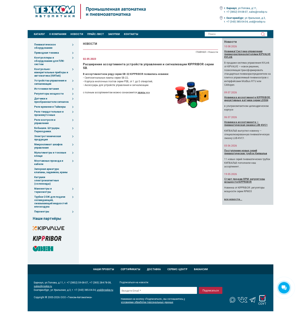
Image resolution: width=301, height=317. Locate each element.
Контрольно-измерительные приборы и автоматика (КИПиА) (51, 72)
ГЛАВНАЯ (201, 52)
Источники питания (46, 88)
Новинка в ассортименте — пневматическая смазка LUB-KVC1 (246, 123)
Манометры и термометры (43, 190)
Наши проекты (103, 269)
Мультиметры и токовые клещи (50, 154)
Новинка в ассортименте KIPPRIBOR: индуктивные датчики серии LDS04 (247, 99)
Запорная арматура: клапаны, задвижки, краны (51, 171)
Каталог (39, 34)
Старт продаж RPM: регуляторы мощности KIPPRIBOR (244, 180)
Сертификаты (130, 269)
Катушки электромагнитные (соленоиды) (46, 180)
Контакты (131, 34)
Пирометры (41, 211)
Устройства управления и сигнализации (50, 82)
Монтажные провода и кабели (48, 162)
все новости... (233, 199)
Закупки (114, 34)
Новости (76, 34)
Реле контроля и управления (44, 121)
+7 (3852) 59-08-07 (237, 11)
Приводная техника (46, 52)
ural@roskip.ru (257, 21)
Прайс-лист (95, 34)
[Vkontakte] (243, 300)
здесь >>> (144, 92)
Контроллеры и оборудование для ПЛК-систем (49, 61)
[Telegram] (252, 300)
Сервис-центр (177, 269)
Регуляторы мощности (48, 93)
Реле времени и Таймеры (50, 106)
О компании (57, 34)
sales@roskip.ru (258, 11)
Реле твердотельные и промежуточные (48, 113)
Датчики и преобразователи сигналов (51, 100)
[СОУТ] (262, 300)
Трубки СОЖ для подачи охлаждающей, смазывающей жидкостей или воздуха (50, 201)
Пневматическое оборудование (45, 46)
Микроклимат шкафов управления (48, 146)
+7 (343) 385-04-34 (237, 21)
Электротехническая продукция (47, 138)
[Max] (233, 300)
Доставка (154, 269)
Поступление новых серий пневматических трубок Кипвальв (245, 152)
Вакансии (201, 269)
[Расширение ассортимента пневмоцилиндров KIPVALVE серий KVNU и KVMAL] (192, 93)
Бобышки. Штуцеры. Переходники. (47, 130)
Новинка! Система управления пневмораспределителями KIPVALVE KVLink (247, 54)
